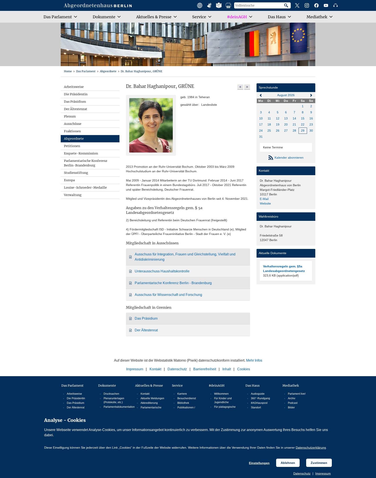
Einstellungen (259, 463)
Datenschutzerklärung (311, 447)
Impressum (323, 473)
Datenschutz (302, 473)
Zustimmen (319, 463)
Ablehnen (288, 463)
